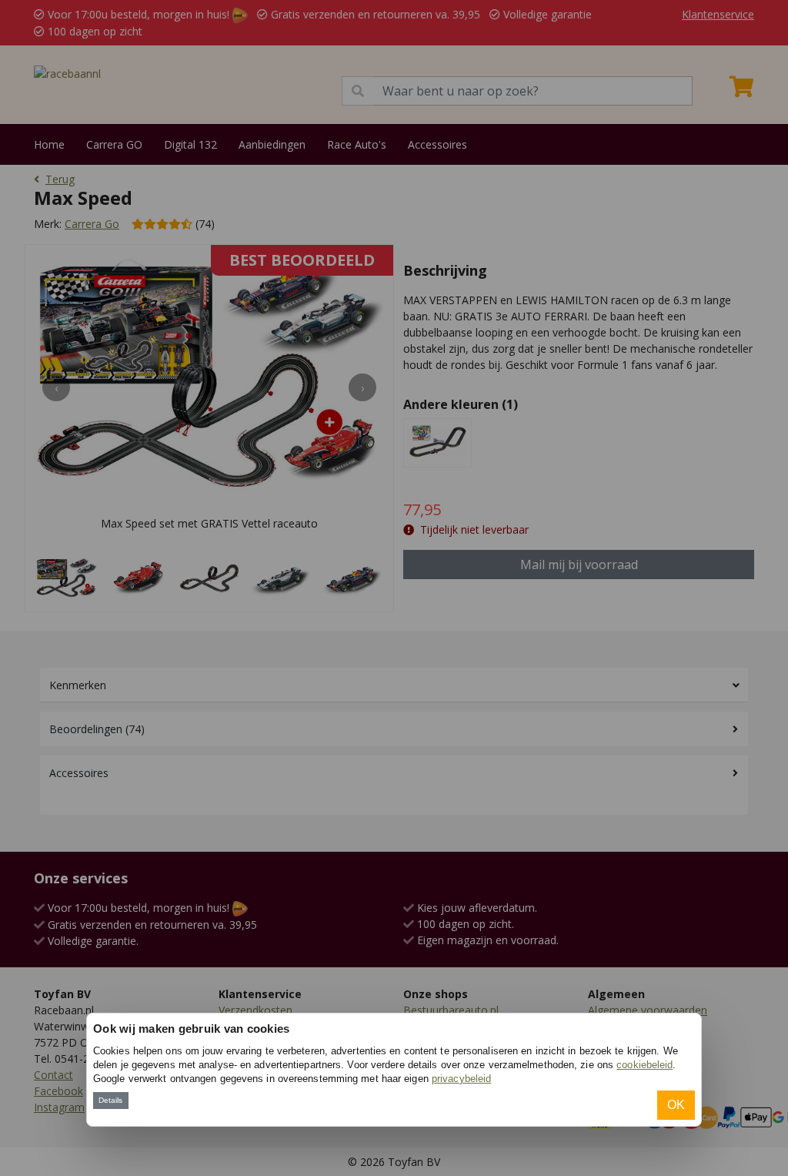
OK (676, 1104)
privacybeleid (461, 1078)
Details (110, 1100)
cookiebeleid (644, 1064)
